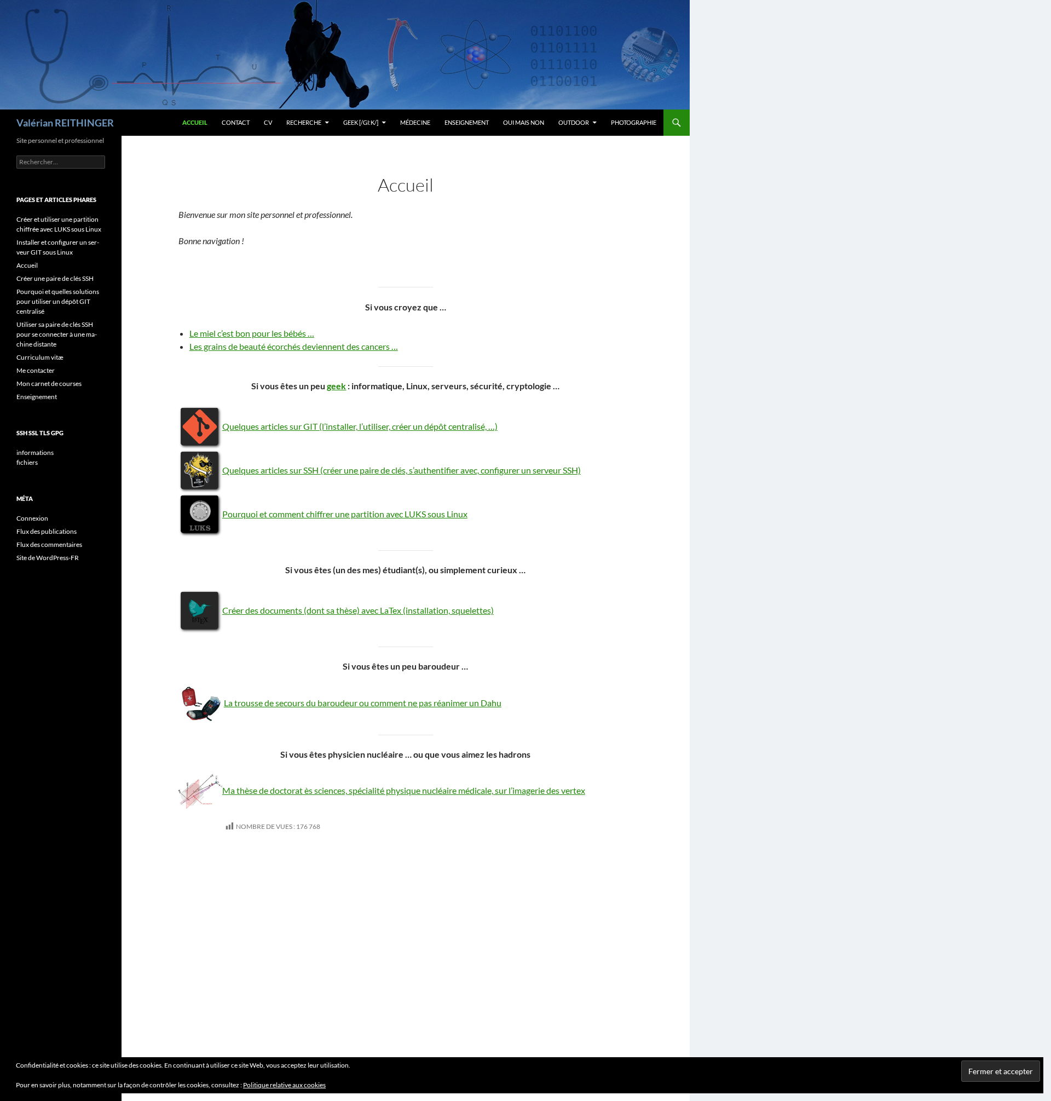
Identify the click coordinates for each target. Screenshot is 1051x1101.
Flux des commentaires (49, 544)
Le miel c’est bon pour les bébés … (251, 333)
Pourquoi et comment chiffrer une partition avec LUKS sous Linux (344, 514)
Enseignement (466, 122)
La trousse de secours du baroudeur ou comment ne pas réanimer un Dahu (362, 703)
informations (35, 452)
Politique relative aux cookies (284, 1085)
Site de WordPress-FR (47, 558)
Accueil (194, 122)
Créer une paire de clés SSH (55, 278)
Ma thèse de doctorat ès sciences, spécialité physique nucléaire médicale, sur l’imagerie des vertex (403, 790)
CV (268, 122)
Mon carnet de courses (49, 383)
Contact (236, 122)
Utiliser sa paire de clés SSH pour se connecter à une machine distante (56, 334)
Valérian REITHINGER (65, 123)
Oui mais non (523, 122)
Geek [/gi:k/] (360, 122)
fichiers (27, 462)
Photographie (633, 122)
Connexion (32, 518)
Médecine (415, 122)
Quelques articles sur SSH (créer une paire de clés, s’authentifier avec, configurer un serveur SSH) (401, 470)
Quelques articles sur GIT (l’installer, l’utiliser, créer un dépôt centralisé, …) (360, 426)
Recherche (303, 122)
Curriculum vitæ (39, 357)
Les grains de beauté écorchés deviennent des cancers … (293, 346)
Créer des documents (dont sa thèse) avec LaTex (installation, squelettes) (358, 610)
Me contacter (35, 370)
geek (336, 386)
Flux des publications (46, 531)
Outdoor (573, 122)
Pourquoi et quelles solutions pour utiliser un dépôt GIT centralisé (57, 301)
